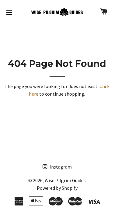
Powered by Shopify (57, 188)
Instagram (60, 167)
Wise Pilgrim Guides (65, 180)
